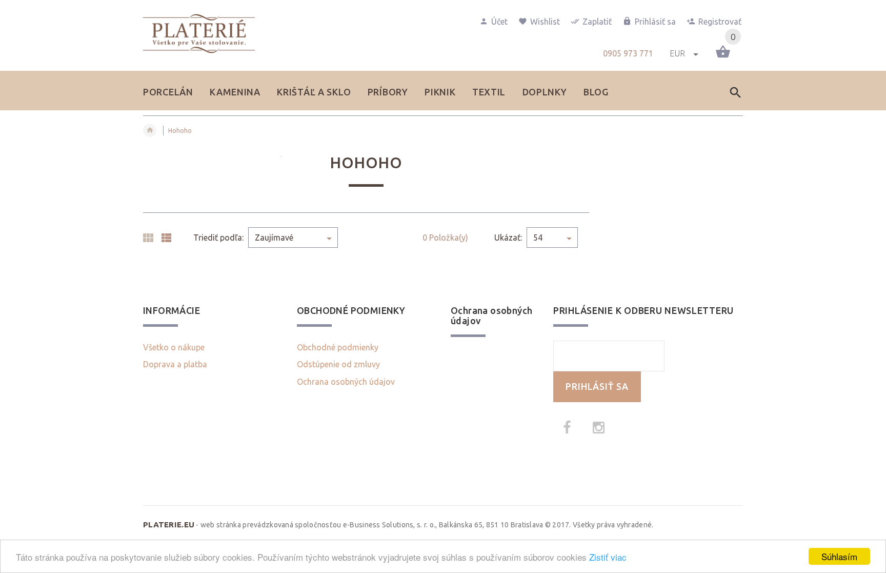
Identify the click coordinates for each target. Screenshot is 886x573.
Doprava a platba (175, 364)
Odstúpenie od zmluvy (338, 364)
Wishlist (545, 21)
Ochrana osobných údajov (346, 381)
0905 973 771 (628, 53)
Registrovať (719, 21)
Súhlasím (839, 556)
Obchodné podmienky (337, 347)
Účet (499, 21)
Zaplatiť (597, 21)
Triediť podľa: (218, 237)
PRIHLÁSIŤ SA (597, 386)
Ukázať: (508, 237)
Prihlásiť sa (655, 21)
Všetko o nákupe (174, 347)
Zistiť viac (608, 556)
